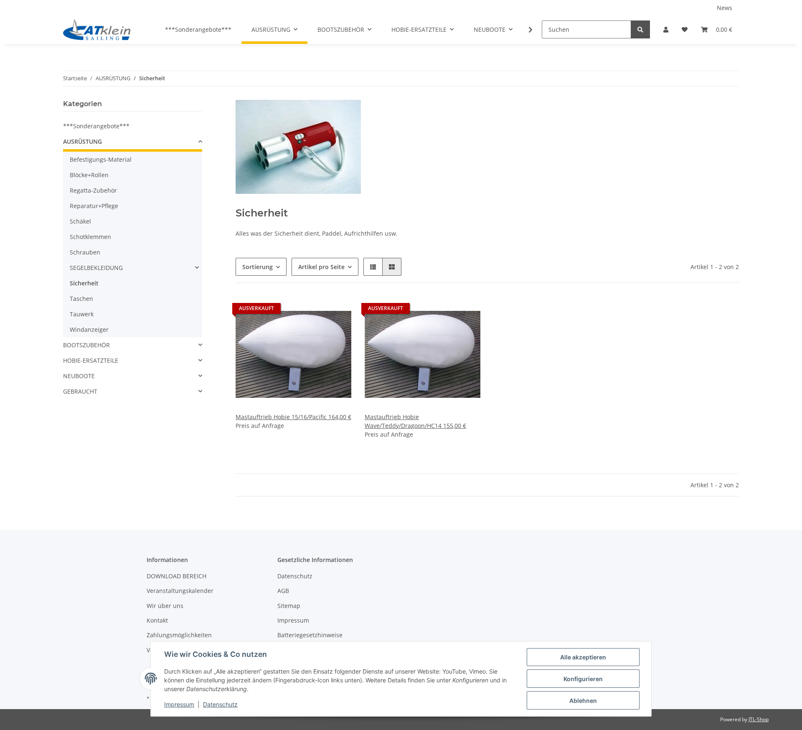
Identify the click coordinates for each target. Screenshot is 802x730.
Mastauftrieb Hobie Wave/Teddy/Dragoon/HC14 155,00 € (415, 421)
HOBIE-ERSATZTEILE (90, 360)
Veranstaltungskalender (180, 591)
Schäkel (80, 221)
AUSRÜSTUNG (82, 141)
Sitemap (288, 606)
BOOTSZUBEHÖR (86, 345)
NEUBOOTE (79, 376)
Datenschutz (294, 576)
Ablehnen (583, 700)
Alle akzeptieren (583, 657)
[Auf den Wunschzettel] (337, 310)
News (724, 8)
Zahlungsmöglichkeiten (179, 635)
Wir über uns (165, 606)
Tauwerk (82, 314)
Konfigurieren (583, 678)
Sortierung (257, 267)
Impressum (293, 620)
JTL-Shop (759, 719)
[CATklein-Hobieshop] (99, 29)
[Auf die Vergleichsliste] (315, 310)
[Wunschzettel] (684, 29)
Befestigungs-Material (101, 159)
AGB (283, 591)
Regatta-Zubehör (93, 190)
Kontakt (157, 620)
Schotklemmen (90, 237)
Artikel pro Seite (321, 267)
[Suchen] (640, 29)
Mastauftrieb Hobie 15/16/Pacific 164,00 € (293, 417)
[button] (666, 29)
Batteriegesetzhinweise (310, 635)
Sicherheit (84, 283)
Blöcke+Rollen (89, 175)
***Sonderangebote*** (96, 126)
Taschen (81, 299)
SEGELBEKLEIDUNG (96, 268)
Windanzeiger (89, 329)
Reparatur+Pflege (94, 206)
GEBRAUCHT (80, 391)
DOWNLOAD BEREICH (176, 576)
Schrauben (85, 252)
